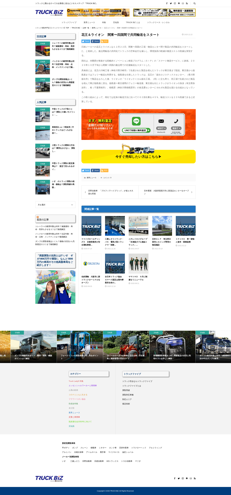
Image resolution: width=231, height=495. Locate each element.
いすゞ (65, 461)
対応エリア (127, 399)
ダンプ (75, 448)
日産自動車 (99, 461)
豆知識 (116, 22)
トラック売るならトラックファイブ (137, 381)
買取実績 (126, 390)
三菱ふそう (75, 461)
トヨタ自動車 (126, 461)
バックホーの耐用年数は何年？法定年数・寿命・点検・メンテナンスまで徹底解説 (54, 235)
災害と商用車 (74, 417)
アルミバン (66, 452)
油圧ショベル (127, 452)
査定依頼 (126, 404)
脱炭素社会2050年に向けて (80, 421)
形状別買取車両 (68, 443)
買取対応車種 (128, 395)
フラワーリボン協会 (77, 399)
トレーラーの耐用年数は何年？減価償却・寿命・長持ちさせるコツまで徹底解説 (54, 227)
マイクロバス (114, 452)
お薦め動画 (73, 390)
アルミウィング (155, 448)
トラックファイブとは (131, 386)
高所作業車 (124, 448)
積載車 (93, 448)
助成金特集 (73, 404)
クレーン (84, 448)
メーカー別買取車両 (70, 457)
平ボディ (66, 448)
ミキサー (102, 448)
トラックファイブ (68, 22)
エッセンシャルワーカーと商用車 (83, 385)
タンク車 (113, 448)
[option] (23, 347)
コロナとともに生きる (78, 395)
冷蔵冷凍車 (78, 452)
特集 (104, 22)
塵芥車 (103, 452)
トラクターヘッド (138, 448)
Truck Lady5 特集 (76, 381)
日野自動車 (87, 461)
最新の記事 (43, 219)
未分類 (71, 408)
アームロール (91, 452)
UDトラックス (112, 461)
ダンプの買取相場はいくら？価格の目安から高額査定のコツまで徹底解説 (55, 242)
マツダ (138, 461)
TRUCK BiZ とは (133, 22)
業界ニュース (89, 22)
